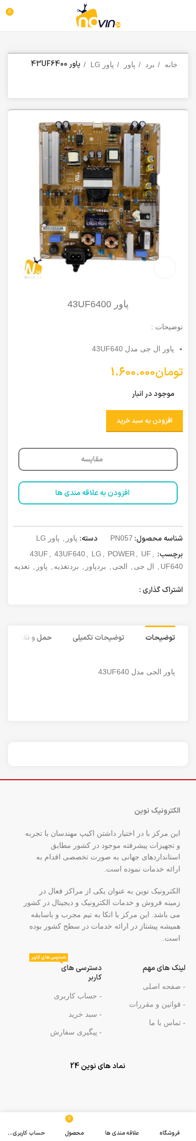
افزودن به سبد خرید (144, 421)
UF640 (171, 566)
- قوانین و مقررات (157, 1004)
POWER (121, 554)
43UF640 (69, 554)
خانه (170, 64)
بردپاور (95, 566)
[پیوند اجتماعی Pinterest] (75, 591)
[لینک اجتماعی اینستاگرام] (102, 591)
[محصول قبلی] (44, 87)
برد (149, 64)
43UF (39, 554)
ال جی (144, 566)
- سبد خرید (85, 1014)
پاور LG (101, 64)
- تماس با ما (167, 1022)
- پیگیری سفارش (76, 1032)
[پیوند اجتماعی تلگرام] (61, 591)
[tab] (160, 637)
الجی (120, 566)
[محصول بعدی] (23, 87)
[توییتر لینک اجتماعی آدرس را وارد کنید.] (116, 591)
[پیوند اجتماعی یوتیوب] (89, 591)
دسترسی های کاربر (66, 971)
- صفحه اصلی (164, 986)
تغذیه (22, 566)
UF (146, 554)
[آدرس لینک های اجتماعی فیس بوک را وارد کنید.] (129, 591)
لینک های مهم (164, 968)
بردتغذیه (66, 566)
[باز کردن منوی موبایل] (183, 15)
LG (96, 554)
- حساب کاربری (78, 996)
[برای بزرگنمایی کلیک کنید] (164, 267)
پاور (128, 64)
